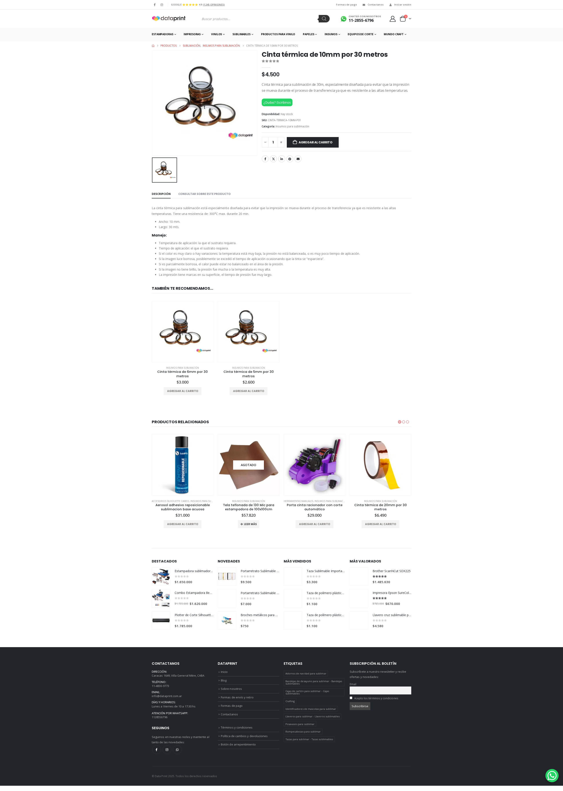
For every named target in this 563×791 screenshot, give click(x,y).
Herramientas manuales (298, 501)
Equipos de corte (360, 34)
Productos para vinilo (278, 34)
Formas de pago (346, 4)
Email (298, 158)
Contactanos (376, 4)
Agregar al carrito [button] (182, 391)
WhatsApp (177, 749)
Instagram (167, 749)
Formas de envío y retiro (237, 697)
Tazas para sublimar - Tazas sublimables (309, 739)
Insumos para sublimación (292, 126)
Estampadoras (162, 34)
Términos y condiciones (236, 727)
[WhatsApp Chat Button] (552, 775)
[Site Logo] (169, 18)
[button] (400, 422)
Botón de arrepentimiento (238, 744)
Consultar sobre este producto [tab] (204, 194)
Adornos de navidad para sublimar (305, 673)
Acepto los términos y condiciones (376, 698)
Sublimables (241, 34)
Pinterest (289, 158)
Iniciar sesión (402, 4)
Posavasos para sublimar (300, 724)
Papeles (308, 34)
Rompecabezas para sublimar (303, 731)
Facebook (265, 158)
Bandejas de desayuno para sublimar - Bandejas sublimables (313, 682)
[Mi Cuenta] (392, 19)
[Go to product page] (182, 331)
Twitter (273, 158)
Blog (224, 680)
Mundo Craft (394, 34)
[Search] (324, 18)
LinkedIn (281, 158)
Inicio (224, 672)
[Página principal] (153, 45)
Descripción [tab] (161, 194)
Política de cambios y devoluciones (244, 736)
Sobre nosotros (231, 689)
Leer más (250, 524)
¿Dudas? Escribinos (277, 102)
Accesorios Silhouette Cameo (170, 501)
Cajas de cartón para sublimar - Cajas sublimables (307, 692)
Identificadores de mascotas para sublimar (310, 708)
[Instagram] (162, 4)
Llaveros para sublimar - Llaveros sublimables (312, 716)
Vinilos (216, 34)
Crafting (290, 701)
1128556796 (159, 717)
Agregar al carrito (316, 142)
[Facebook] (155, 4)
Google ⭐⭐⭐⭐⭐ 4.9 (198, 4)
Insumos (331, 34)
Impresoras (192, 34)
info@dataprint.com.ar (167, 696)
